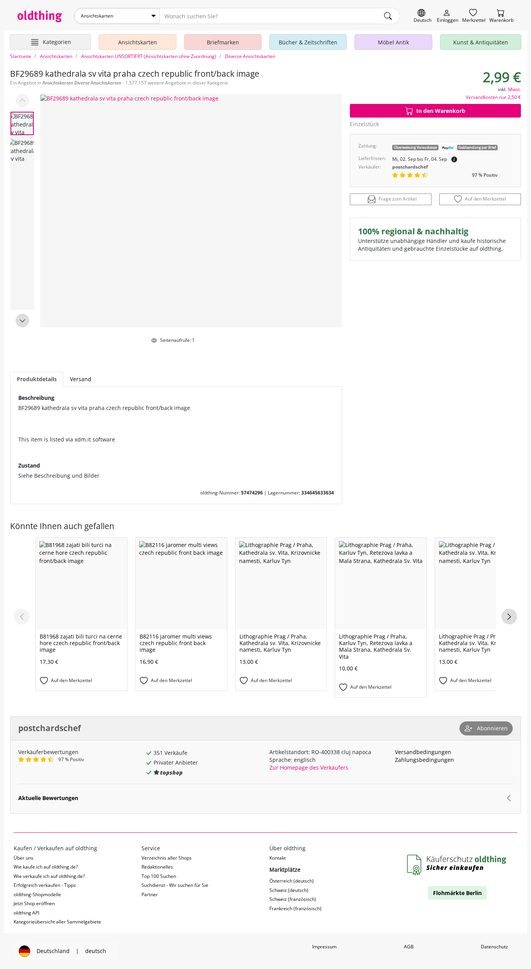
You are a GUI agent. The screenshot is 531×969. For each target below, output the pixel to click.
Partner (149, 894)
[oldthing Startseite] (39, 16)
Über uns (23, 858)
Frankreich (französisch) (295, 908)
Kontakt (277, 858)
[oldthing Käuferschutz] (457, 865)
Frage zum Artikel (398, 199)
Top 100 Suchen (158, 876)
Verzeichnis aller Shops (166, 858)
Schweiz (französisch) (292, 899)
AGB (409, 946)
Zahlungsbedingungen (424, 759)
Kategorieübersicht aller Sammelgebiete (57, 921)
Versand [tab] (80, 379)
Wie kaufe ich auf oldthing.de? (46, 866)
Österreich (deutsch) (291, 881)
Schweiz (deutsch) (288, 890)
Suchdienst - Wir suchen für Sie (174, 885)
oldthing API (26, 912)
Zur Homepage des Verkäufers (308, 767)
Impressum (324, 946)
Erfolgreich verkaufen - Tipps (45, 885)
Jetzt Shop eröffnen (34, 903)
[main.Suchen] (388, 16)
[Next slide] (22, 320)
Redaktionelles (157, 866)
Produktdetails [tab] (37, 379)
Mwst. (514, 89)
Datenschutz (494, 946)
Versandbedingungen (423, 752)
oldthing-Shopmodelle (37, 894)
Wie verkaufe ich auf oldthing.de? (49, 876)
